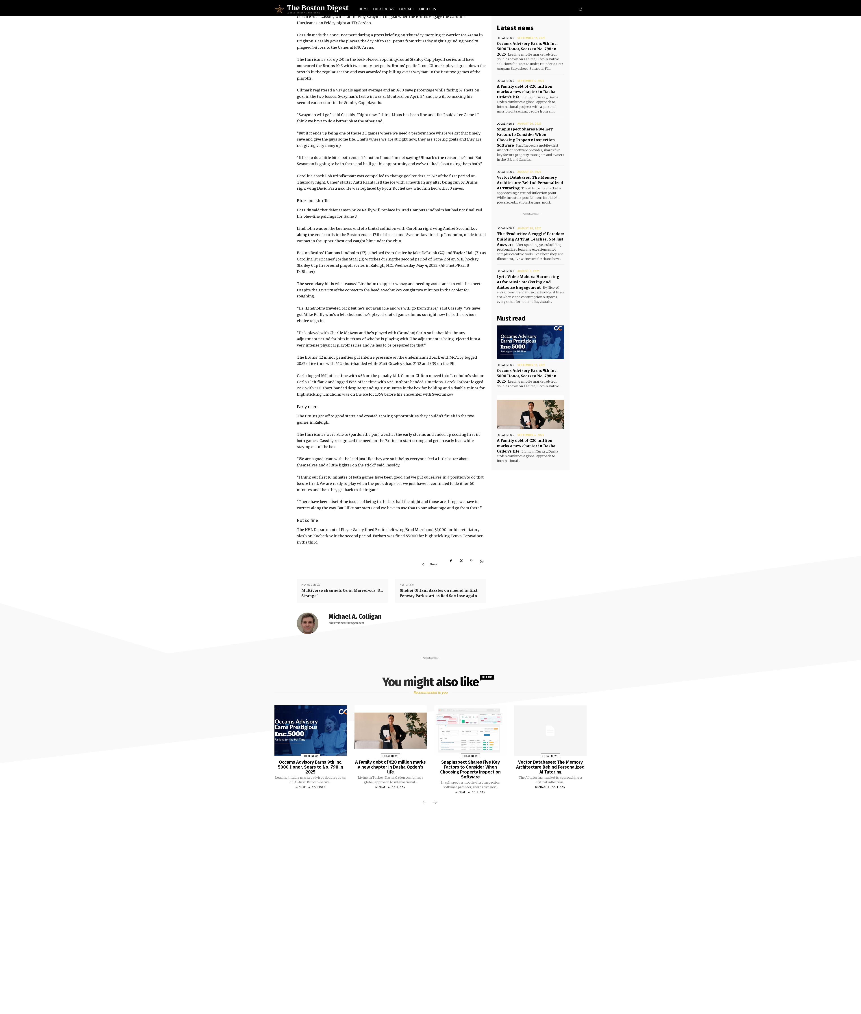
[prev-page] (424, 802)
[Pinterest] (471, 563)
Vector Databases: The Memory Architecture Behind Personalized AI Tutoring (530, 182)
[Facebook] (450, 563)
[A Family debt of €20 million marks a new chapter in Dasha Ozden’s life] (530, 412)
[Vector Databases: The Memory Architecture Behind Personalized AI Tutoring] (550, 730)
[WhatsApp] (481, 563)
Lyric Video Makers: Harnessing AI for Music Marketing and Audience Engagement (528, 282)
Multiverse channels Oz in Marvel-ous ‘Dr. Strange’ (342, 593)
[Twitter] (461, 563)
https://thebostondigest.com (346, 622)
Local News (505, 38)
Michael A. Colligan (354, 616)
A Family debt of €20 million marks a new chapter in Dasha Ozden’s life (526, 91)
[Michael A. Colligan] (310, 623)
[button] (580, 9)
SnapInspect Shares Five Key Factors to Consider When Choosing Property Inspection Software (470, 769)
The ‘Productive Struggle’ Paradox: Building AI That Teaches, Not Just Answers (530, 239)
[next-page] (434, 802)
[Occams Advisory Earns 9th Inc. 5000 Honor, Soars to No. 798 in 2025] (530, 342)
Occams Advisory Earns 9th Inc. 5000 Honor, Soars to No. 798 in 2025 (527, 48)
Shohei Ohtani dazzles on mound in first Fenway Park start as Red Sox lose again (439, 593)
